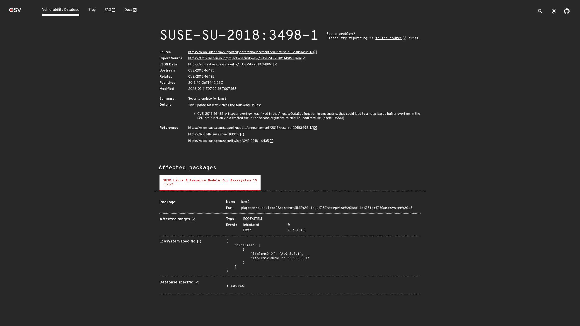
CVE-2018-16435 (201, 71)
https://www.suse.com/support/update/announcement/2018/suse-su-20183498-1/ (250, 52)
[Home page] (15, 11)
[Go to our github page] (567, 11)
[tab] (210, 183)
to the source (388, 38)
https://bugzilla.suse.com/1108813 (213, 134)
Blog (92, 10)
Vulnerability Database (60, 10)
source (237, 286)
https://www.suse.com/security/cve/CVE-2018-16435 (228, 141)
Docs (128, 10)
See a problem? (340, 34)
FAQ (108, 10)
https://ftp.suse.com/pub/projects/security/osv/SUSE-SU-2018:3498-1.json (244, 58)
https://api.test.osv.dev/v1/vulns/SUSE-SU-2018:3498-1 (230, 64)
